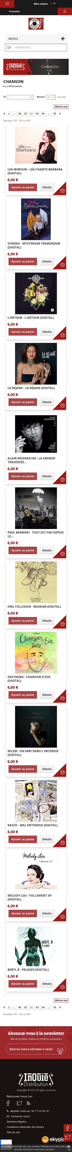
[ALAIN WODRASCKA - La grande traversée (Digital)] (36, 434)
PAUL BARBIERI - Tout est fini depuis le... (36, 534)
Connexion (14, 11)
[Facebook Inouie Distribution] (10, 1103)
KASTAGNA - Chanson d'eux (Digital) (29, 679)
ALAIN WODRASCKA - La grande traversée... (31, 460)
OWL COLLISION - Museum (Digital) (34, 606)
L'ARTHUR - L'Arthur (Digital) (31, 318)
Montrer (41, 97)
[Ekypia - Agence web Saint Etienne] (36, 1139)
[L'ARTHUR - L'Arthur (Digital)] (36, 293)
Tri (4, 97)
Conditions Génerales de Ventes (25, 1127)
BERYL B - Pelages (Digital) (28, 970)
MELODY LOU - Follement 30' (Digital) (30, 897)
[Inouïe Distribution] (36, 24)
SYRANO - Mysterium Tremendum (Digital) (34, 245)
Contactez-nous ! (20, 1116)
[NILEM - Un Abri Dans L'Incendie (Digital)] (36, 727)
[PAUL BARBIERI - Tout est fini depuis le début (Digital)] (36, 508)
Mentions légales (16, 1121)
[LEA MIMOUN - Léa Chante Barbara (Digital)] (36, 145)
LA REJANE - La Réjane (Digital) (31, 388)
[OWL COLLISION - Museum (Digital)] (36, 582)
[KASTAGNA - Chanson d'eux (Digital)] (36, 652)
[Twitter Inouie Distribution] (20, 1103)
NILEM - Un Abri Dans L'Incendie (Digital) (33, 753)
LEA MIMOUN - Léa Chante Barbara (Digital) (35, 171)
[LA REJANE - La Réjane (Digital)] (36, 364)
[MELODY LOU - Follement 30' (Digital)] (36, 871)
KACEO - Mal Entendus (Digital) (32, 825)
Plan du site (13, 1132)
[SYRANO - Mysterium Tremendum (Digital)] (36, 219)
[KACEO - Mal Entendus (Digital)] (36, 801)
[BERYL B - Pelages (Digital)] (36, 945)
